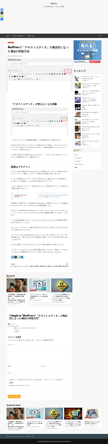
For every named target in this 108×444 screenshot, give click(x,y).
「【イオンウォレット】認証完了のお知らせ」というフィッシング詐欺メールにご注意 (73, 423)
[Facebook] (1, 9)
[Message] (1, 16)
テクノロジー (10, 42)
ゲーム (76, 154)
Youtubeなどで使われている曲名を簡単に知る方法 (54, 265)
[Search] (100, 35)
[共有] (1, 19)
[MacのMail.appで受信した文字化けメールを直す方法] (78, 129)
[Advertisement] (54, 22)
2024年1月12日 (92, 425)
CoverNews (59, 441)
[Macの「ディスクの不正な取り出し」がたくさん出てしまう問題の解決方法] (78, 93)
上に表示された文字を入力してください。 (20, 385)
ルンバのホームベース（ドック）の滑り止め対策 (25, 265)
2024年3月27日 (73, 426)
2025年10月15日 (16, 303)
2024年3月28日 (60, 302)
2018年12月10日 (17, 56)
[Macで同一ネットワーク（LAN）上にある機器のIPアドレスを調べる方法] (78, 100)
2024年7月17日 (38, 300)
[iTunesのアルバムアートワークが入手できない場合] (78, 78)
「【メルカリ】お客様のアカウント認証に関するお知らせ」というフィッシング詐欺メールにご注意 (61, 297)
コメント (11, 344)
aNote (10, 56)
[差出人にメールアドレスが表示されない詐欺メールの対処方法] (78, 86)
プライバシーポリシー (18, 36)
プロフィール (31, 36)
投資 (76, 167)
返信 (16, 331)
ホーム (8, 36)
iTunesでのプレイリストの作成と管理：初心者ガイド (92, 422)
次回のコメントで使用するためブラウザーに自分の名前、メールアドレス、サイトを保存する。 (36, 379)
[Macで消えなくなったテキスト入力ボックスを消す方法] (78, 121)
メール (42, 366)
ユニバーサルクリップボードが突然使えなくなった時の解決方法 (39, 296)
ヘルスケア (78, 161)
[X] (1, 12)
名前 (10, 366)
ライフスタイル (79, 164)
